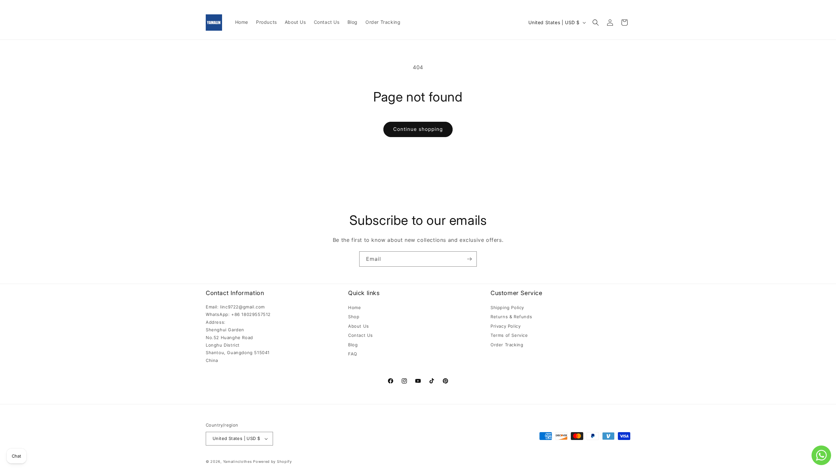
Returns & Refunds (511, 316)
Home (354, 307)
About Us (358, 326)
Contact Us (360, 335)
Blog (353, 344)
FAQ (352, 353)
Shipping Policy (507, 307)
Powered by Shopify (272, 461)
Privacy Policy (505, 326)
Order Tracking (506, 344)
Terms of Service (509, 335)
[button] (595, 22)
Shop (353, 316)
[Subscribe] (469, 259)
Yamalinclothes (237, 461)
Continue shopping (418, 129)
